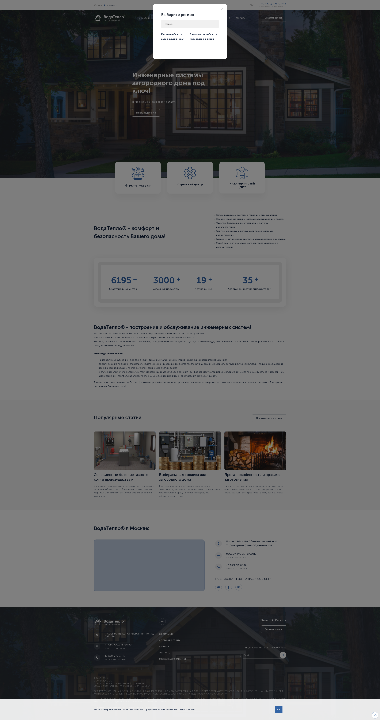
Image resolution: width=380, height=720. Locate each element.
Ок (278, 709)
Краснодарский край (202, 39)
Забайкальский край (172, 39)
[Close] (222, 9)
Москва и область (171, 34)
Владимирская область (203, 34)
